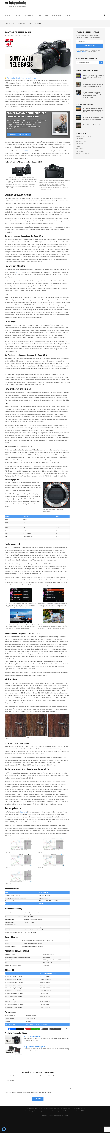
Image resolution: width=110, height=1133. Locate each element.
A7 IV (26, 151)
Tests (16, 35)
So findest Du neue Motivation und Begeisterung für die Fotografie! (92, 118)
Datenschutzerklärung (82, 51)
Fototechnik (79, 139)
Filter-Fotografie (66, 1111)
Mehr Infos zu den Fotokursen (19, 134)
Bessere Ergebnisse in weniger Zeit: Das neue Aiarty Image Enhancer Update (93, 77)
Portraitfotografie (30, 1111)
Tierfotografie (40, 1111)
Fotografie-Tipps (28, 15)
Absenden (38, 1098)
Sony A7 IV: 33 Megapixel (32, 1036)
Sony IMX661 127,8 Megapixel (34, 1047)
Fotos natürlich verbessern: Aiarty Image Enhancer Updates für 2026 (92, 85)
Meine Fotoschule (56, 15)
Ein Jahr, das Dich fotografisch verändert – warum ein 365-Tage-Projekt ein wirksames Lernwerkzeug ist (92, 94)
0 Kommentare (26, 35)
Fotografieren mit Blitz (78, 1111)
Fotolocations (80, 151)
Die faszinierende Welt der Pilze (92, 125)
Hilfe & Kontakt (33, 1108)
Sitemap (56, 1108)
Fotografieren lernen (65, 1108)
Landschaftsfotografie (78, 1108)
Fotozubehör (79, 148)
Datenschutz (49, 1108)
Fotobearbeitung (81, 141)
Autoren (18, 15)
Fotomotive (79, 144)
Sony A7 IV (19, 272)
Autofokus (48, 1111)
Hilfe (46, 15)
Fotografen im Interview (83, 153)
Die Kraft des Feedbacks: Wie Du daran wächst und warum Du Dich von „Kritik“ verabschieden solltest (93, 110)
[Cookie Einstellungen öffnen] (4, 1131)
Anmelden (67, 15)
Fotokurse (7, 15)
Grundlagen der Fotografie (83, 136)
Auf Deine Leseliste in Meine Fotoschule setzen (21, 78)
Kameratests (10, 35)
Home (26, 1108)
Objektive (78, 146)
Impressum (42, 1108)
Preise (39, 15)
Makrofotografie (56, 1111)
